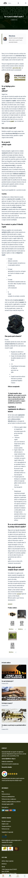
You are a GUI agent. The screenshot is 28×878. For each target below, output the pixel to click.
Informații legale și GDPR (7, 804)
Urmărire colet (5, 824)
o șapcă (12, 121)
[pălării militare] (14, 77)
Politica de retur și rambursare (9, 799)
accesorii (19, 594)
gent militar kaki (17, 68)
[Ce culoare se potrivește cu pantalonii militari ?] (14, 716)
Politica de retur (5, 829)
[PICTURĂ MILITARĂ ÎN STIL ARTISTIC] (22, 614)
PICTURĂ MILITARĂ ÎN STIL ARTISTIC (22, 623)
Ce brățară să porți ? (7, 703)
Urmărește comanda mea (7, 761)
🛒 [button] (15, 652)
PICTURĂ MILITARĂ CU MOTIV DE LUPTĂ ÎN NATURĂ (12, 646)
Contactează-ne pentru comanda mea (10, 764)
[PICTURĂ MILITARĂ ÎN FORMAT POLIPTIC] (12, 614)
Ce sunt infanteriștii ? (7, 681)
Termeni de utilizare (6, 826)
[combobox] (12, 3)
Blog (3, 791)
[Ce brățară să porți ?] (14, 694)
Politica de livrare (6, 794)
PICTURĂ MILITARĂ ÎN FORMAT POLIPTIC (12, 623)
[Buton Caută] (18, 3)
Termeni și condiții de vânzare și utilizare (11, 801)
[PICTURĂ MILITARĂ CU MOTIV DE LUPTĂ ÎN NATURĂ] (12, 636)
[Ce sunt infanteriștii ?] (14, 672)
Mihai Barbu (12, 36)
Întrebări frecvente (6, 821)
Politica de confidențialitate (8, 796)
